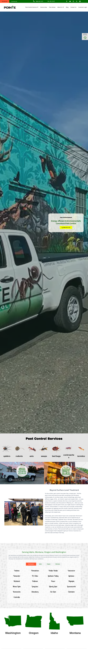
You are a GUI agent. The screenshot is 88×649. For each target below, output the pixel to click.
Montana (75, 632)
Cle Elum (53, 592)
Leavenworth (71, 586)
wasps (44, 456)
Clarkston (71, 592)
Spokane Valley (53, 576)
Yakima (16, 570)
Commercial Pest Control (66, 479)
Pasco (53, 581)
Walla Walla (53, 570)
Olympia (71, 581)
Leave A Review (85, 34)
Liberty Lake (53, 586)
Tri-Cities (35, 576)
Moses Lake (17, 586)
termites (81, 456)
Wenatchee (35, 570)
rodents (19, 456)
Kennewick (16, 592)
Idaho (54, 632)
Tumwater (16, 576)
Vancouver (71, 570)
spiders (6, 456)
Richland (17, 581)
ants (32, 456)
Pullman (35, 581)
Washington (13, 632)
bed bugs (56, 456)
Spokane (71, 576)
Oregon (33, 632)
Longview (35, 586)
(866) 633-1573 (39, 1)
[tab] (31, 564)
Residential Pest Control (22, 479)
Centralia (17, 597)
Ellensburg (34, 592)
